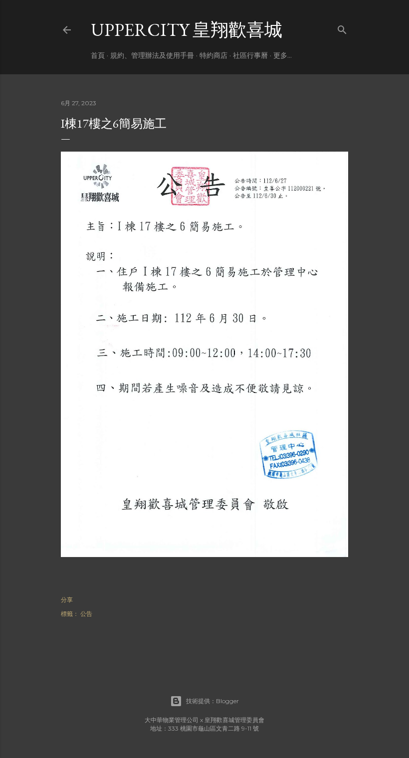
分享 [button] (67, 599)
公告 (86, 613)
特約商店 (213, 55)
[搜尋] (342, 27)
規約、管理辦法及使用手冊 (152, 55)
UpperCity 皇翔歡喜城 (186, 29)
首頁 (98, 55)
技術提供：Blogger (212, 701)
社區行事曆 (250, 55)
